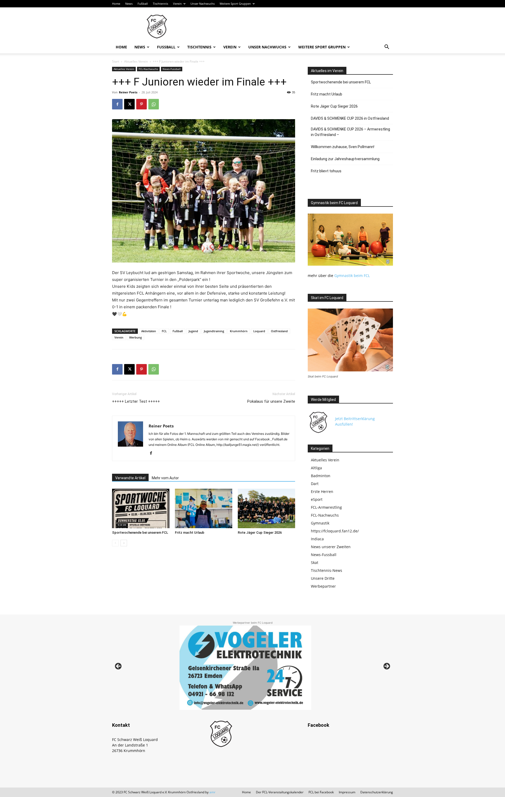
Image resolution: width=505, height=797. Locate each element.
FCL (164, 331)
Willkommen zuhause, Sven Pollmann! (342, 147)
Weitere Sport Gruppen (235, 4)
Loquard (259, 331)
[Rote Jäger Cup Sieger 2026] (266, 508)
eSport (316, 499)
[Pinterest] (141, 104)
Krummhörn (239, 331)
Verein (177, 4)
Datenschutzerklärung (376, 792)
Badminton (320, 475)
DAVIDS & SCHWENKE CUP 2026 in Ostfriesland (350, 118)
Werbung (135, 337)
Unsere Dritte (323, 578)
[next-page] (123, 543)
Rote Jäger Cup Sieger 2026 (260, 532)
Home (116, 4)
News (129, 4)
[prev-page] (115, 543)
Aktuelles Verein (136, 61)
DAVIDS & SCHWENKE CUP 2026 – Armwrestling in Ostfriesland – (350, 132)
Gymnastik (320, 523)
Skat (314, 562)
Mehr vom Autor (165, 478)
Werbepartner (323, 586)
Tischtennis (160, 4)
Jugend (193, 331)
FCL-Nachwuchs (148, 69)
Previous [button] (119, 666)
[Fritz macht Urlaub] (203, 508)
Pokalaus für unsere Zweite (271, 401)
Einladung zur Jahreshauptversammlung (345, 159)
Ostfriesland (279, 331)
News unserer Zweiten (331, 546)
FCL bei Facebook (321, 792)
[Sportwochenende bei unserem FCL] (140, 508)
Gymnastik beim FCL (352, 275)
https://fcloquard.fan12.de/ (335, 530)
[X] (129, 104)
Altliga (316, 467)
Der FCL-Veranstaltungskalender (280, 792)
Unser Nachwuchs (202, 4)
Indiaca (317, 538)
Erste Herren (322, 491)
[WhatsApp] (153, 104)
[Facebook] (117, 104)
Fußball (143, 4)
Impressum (347, 792)
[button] (386, 47)
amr (212, 792)
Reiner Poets (128, 92)
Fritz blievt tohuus (326, 171)
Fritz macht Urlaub (189, 532)
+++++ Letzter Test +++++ (136, 401)
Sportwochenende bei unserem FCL (140, 532)
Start (115, 61)
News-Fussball (172, 69)
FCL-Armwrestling (326, 507)
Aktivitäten (148, 331)
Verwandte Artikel (130, 478)
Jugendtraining (214, 331)
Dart (315, 483)
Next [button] (386, 666)
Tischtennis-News (326, 570)
